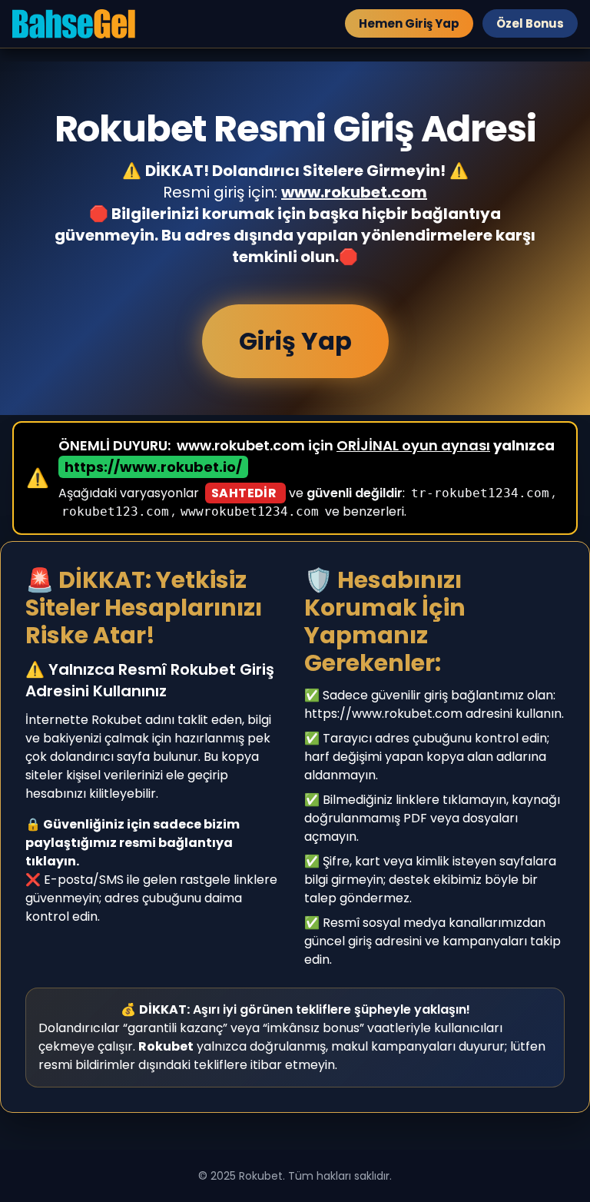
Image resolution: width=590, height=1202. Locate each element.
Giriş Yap (295, 341)
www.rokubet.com (354, 192)
